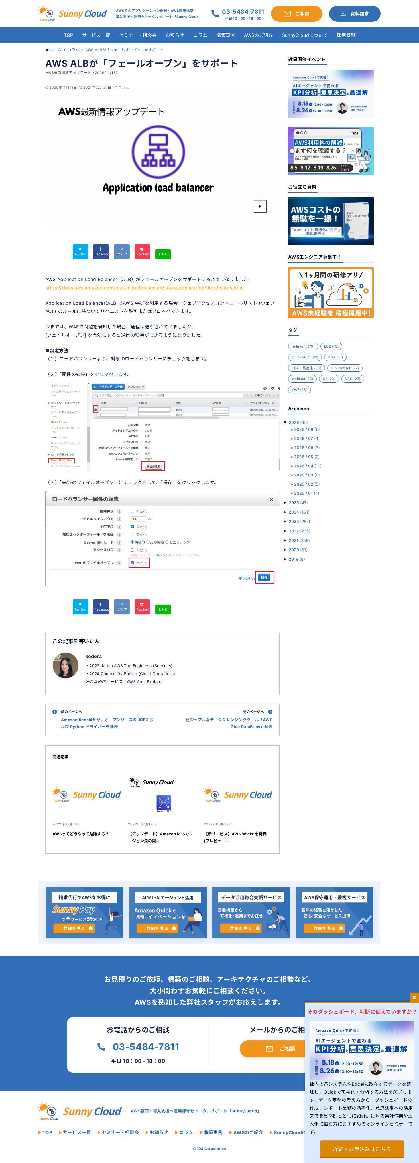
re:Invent (303, 346)
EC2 (331, 346)
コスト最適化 (306, 368)
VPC (353, 379)
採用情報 (346, 35)
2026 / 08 (307, 429)
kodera (94, 656)
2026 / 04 (308, 465)
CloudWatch (345, 368)
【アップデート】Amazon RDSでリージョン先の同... (160, 837)
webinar (302, 379)
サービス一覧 (96, 35)
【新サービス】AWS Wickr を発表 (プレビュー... (235, 837)
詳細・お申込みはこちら (362, 1149)
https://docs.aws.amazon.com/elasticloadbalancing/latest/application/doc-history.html (144, 287)
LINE (163, 254)
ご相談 (287, 1049)
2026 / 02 (307, 484)
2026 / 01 (306, 493)
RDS (335, 357)
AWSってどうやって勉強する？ (80, 833)
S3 (329, 379)
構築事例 (225, 35)
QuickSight (305, 357)
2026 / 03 (307, 475)
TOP (68, 35)
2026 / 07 (307, 438)
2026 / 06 (307, 447)
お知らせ (175, 35)
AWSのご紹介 (258, 35)
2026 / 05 (307, 456)
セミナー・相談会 (137, 35)
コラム (200, 35)
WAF (299, 389)
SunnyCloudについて (305, 35)
